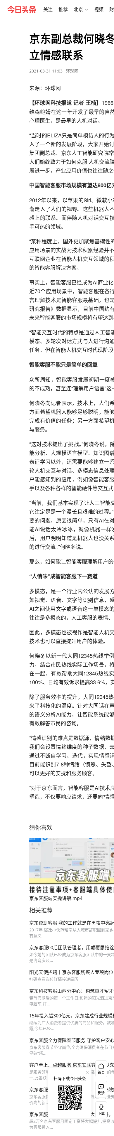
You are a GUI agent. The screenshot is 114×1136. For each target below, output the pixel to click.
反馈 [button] (101, 1093)
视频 (98, 9)
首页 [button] (101, 1072)
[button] (48, 9)
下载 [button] (100, 1108)
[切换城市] (86, 9)
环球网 (72, 71)
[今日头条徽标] (21, 9)
